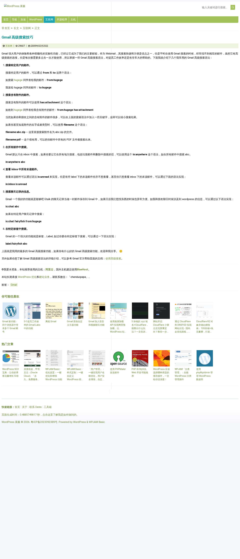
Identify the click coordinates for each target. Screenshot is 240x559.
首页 (5, 19)
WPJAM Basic (97, 422)
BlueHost (82, 269)
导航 (14, 19)
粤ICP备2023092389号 (44, 422)
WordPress (35, 19)
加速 (23, 19)
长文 (16, 28)
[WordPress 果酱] (14, 6)
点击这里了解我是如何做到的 (59, 414)
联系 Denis (35, 407)
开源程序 (62, 19)
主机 (73, 19)
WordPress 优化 (27, 277)
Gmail (14, 284)
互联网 (49, 19)
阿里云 (49, 269)
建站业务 (44, 277)
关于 (24, 407)
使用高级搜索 (113, 258)
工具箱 (48, 407)
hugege (18, 80)
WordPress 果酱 (11, 422)
